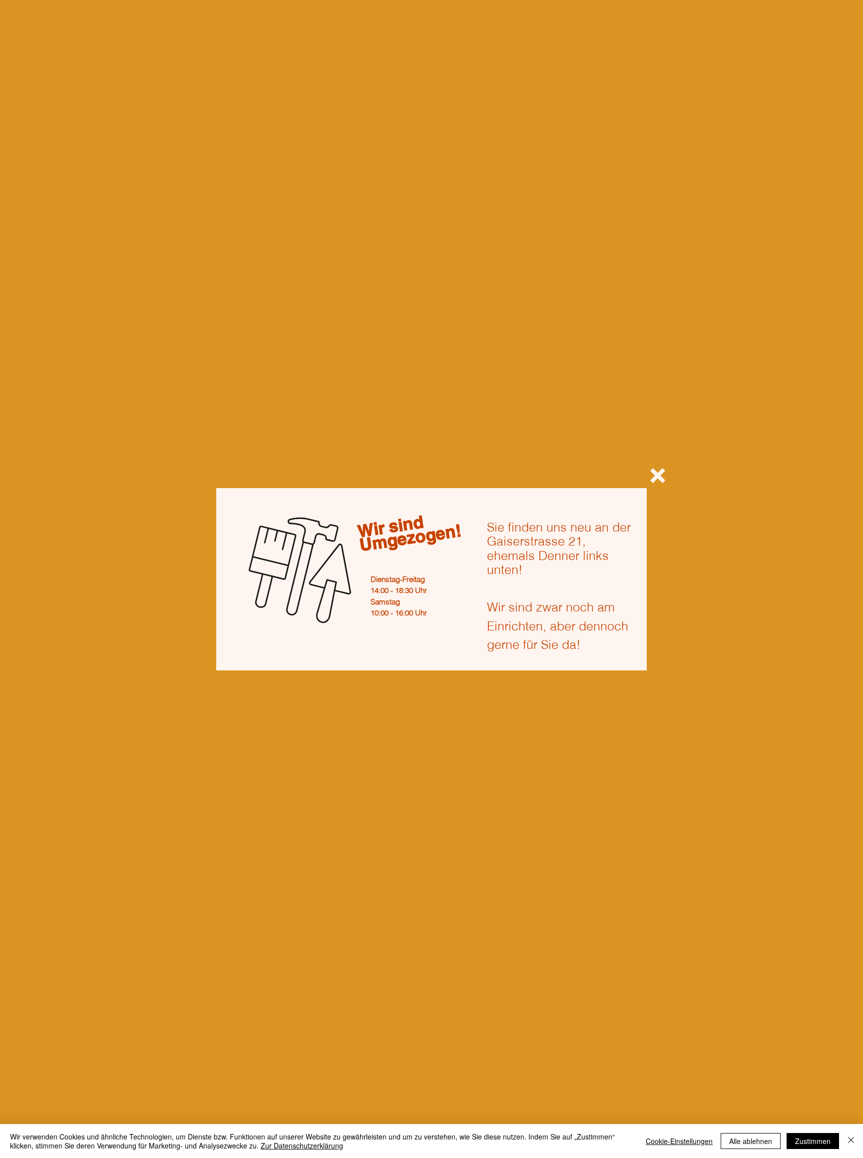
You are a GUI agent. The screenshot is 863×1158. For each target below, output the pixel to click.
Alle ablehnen (750, 1141)
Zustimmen (813, 1141)
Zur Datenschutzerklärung (302, 1146)
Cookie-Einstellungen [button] (679, 1141)
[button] (657, 475)
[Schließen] (851, 1141)
